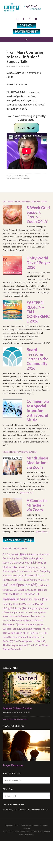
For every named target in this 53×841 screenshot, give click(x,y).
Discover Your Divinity (29, 562)
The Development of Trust (29, 641)
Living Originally (14, 608)
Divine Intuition (15, 567)
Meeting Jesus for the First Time (24, 612)
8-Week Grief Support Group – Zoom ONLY (38, 214)
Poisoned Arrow (30, 616)
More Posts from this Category (15, 719)
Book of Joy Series (14, 558)
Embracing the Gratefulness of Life (21, 571)
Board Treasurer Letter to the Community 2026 (37, 358)
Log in (31, 834)
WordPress (23, 834)
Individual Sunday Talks (26, 599)
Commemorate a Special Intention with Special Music (38, 410)
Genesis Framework (41, 831)
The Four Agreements (15, 645)
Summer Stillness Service (17, 708)
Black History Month (36, 554)
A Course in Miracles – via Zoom (37, 505)
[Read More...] (26, 492)
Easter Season (37, 567)
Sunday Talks (22, 176)
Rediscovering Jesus (23, 620)
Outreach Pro (24, 831)
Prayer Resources (13, 765)
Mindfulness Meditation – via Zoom (38, 463)
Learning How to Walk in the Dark (23, 604)
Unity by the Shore (26, 10)
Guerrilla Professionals (30, 825)
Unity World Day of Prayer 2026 (38, 262)
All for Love (12, 554)
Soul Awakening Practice (30, 628)
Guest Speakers (23, 178)
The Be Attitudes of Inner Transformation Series (25, 637)
